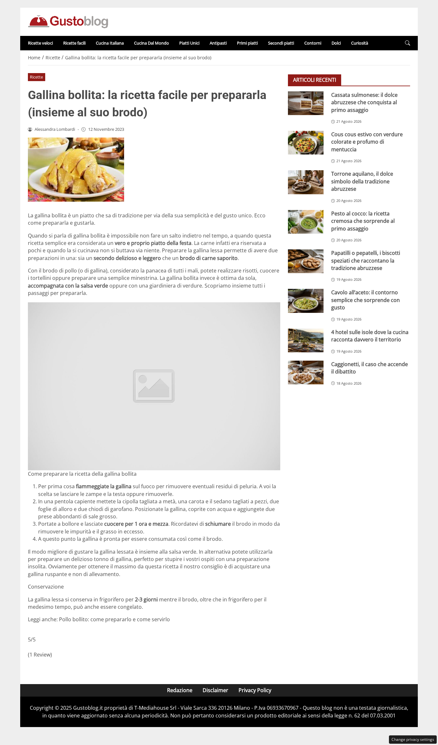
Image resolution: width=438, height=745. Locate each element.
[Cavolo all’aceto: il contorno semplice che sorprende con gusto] (306, 301)
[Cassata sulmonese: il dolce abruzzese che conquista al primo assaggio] (306, 103)
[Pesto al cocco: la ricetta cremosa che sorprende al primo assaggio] (306, 222)
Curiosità (359, 43)
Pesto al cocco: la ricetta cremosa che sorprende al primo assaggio (363, 221)
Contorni (312, 43)
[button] (407, 43)
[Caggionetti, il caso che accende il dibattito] (306, 372)
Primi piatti (247, 43)
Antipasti (218, 43)
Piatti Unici (189, 43)
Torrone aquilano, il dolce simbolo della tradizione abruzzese (362, 181)
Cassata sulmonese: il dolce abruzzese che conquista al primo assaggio (364, 102)
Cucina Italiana (110, 43)
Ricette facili (74, 43)
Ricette (36, 77)
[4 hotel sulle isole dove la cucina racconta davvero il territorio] (306, 340)
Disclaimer (215, 690)
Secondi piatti (281, 43)
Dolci (336, 43)
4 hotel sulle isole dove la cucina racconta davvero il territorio (370, 336)
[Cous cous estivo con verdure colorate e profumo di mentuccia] (306, 143)
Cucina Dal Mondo (151, 43)
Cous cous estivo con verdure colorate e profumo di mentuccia (367, 142)
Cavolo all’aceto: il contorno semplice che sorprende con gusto (365, 300)
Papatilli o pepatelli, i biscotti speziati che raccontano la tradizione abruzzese (365, 260)
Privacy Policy (255, 690)
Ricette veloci (40, 43)
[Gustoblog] (68, 21)
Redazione (179, 690)
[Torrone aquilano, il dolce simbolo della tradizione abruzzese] (306, 182)
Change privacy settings (413, 739)
